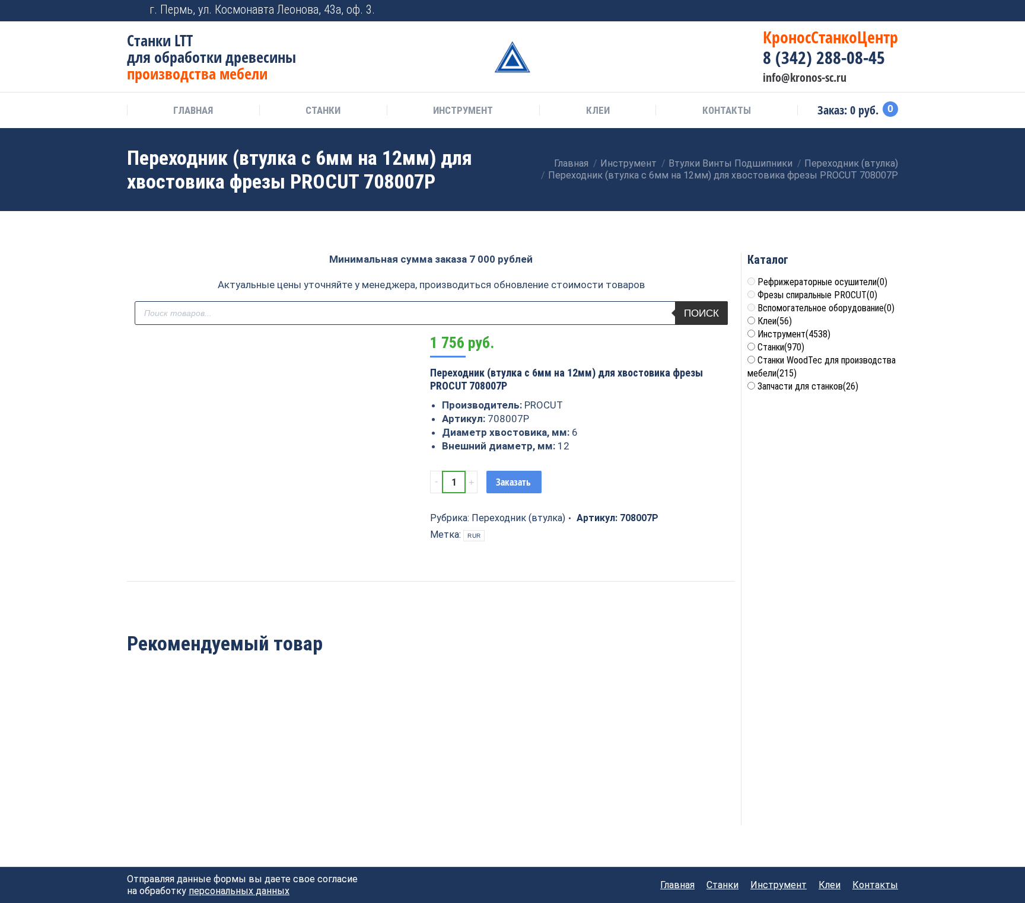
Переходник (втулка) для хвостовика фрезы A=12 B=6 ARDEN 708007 (307, 770)
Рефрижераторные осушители (822, 282)
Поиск (701, 313)
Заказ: (855, 110)
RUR (473, 535)
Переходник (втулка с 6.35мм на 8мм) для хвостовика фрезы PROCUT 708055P (554, 777)
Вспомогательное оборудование (826, 308)
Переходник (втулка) (518, 518)
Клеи (774, 321)
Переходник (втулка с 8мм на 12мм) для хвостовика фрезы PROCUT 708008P (430, 777)
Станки (780, 347)
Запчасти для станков (807, 386)
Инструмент (793, 334)
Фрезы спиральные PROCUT (817, 295)
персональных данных (239, 890)
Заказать (513, 482)
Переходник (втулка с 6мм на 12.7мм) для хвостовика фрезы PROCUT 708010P (185, 777)
